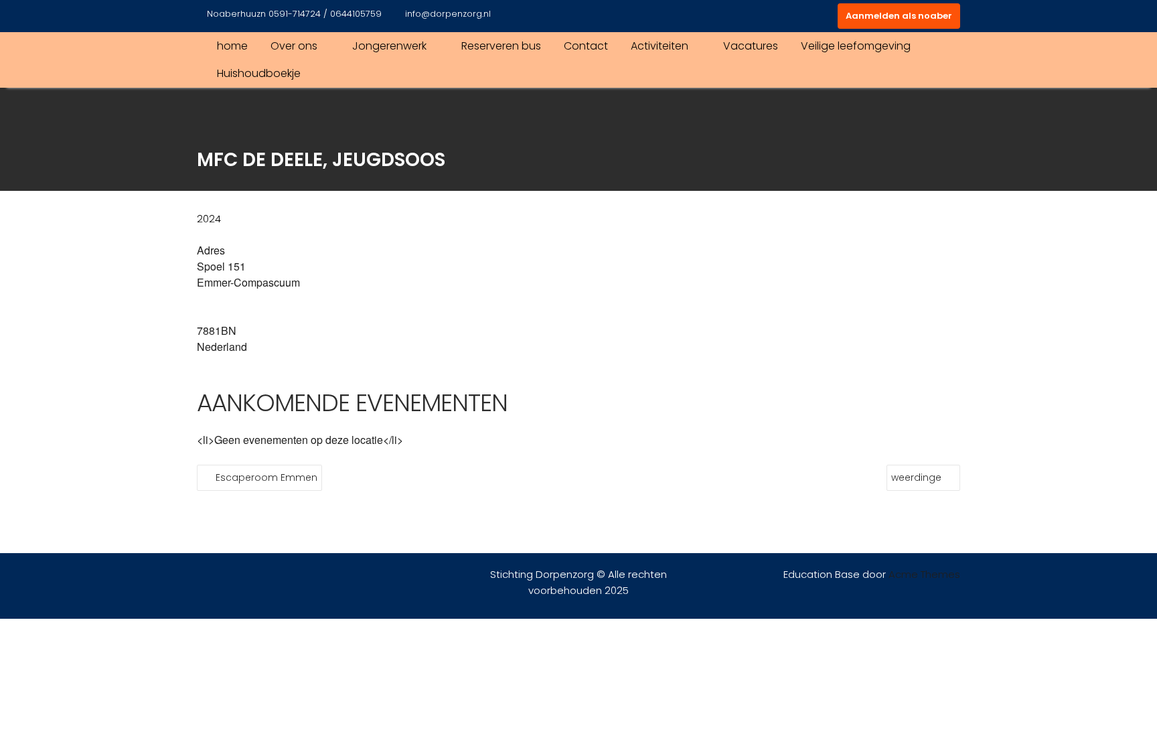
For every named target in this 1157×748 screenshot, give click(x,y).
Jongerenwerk (389, 46)
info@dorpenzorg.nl (448, 13)
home (232, 46)
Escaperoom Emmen (266, 477)
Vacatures (750, 46)
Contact (586, 46)
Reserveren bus (501, 46)
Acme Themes (924, 574)
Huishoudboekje (259, 73)
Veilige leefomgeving (856, 46)
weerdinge (916, 477)
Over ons (294, 46)
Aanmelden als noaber (899, 15)
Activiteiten (659, 46)
